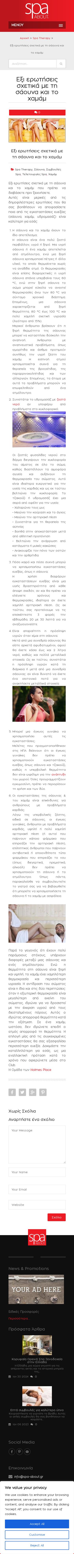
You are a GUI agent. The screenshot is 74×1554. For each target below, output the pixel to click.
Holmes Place (40, 1069)
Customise (37, 1534)
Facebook (12, 1092)
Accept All (37, 1523)
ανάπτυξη (59, 774)
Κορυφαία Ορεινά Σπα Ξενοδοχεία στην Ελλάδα (37, 1361)
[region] (37, 1517)
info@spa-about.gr (28, 1476)
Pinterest (43, 1092)
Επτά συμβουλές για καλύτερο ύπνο (37, 1409)
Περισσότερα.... (19, 1318)
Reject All (37, 1545)
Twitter (22, 1092)
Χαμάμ (52, 174)
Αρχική (24, 38)
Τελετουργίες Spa (34, 174)
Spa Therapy (41, 38)
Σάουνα (39, 169)
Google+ (32, 1092)
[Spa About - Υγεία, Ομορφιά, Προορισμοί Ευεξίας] (37, 11)
